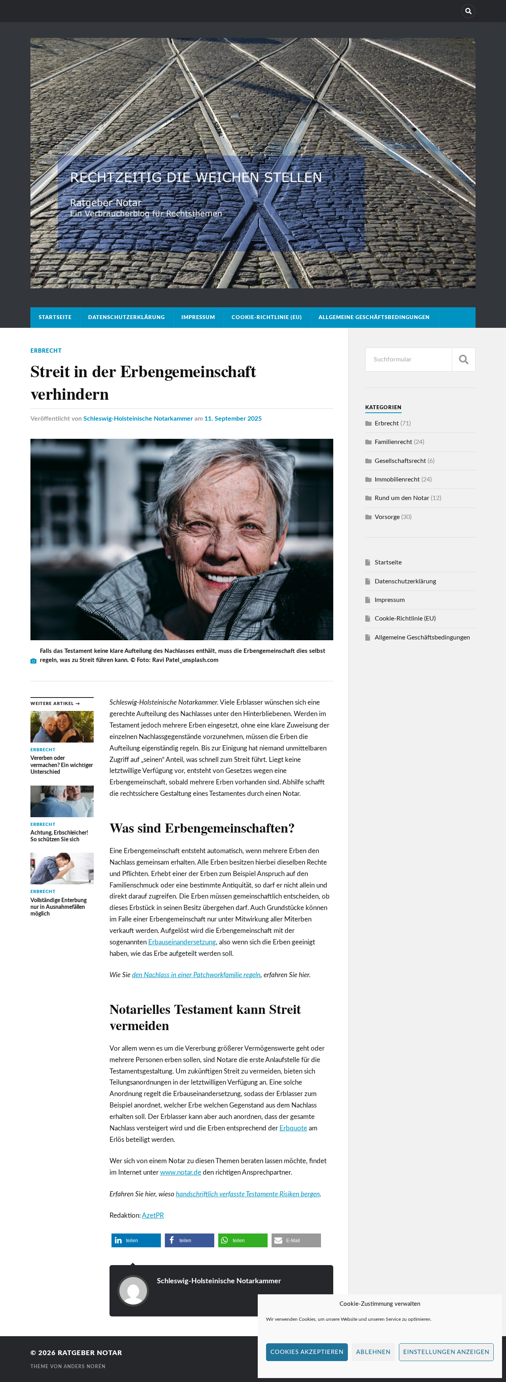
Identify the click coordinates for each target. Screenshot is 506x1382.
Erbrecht (46, 351)
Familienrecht (393, 442)
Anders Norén (85, 1366)
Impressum (198, 317)
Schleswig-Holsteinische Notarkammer (138, 419)
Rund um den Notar (402, 498)
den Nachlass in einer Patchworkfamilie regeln (196, 975)
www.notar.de (180, 1172)
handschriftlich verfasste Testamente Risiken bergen (248, 1194)
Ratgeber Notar (90, 1353)
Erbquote (293, 1128)
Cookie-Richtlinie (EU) (267, 317)
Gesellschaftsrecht (400, 461)
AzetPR (153, 1215)
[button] (136, 1240)
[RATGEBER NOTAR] (253, 285)
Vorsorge (387, 517)
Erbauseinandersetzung (182, 942)
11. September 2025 (233, 419)
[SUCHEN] (464, 360)
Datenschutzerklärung (126, 317)
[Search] (468, 11)
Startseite (55, 317)
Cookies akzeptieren (307, 1352)
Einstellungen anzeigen (446, 1352)
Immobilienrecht (397, 479)
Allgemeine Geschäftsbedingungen (374, 317)
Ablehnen (373, 1352)
